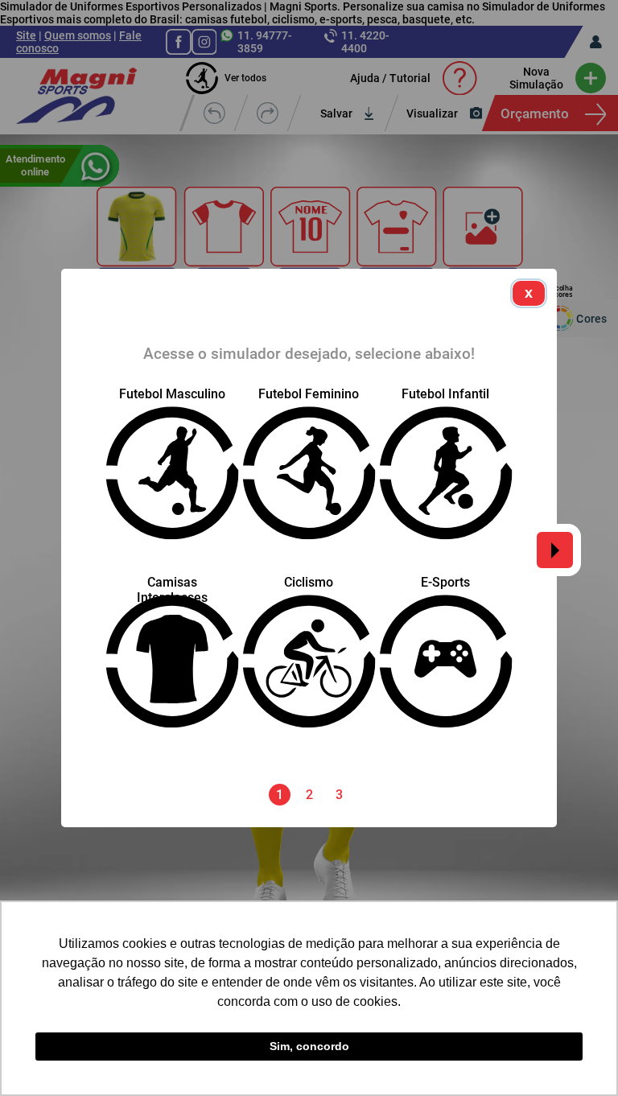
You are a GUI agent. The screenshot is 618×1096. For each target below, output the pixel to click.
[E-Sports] (446, 699)
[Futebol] (172, 472)
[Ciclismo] (309, 699)
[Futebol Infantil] (446, 510)
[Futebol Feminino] (309, 510)
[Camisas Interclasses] (172, 699)
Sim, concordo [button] (309, 1046)
